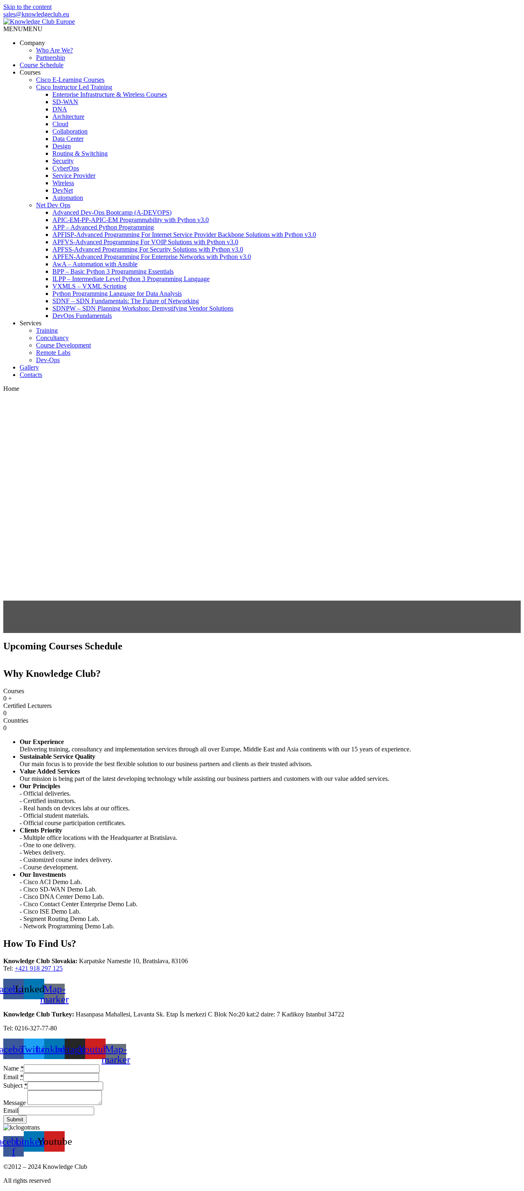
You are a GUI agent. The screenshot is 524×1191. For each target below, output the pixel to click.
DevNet (62, 190)
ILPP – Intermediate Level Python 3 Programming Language (131, 278)
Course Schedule (41, 64)
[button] (23, 28)
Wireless (63, 182)
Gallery (29, 367)
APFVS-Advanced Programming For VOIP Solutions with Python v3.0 (145, 241)
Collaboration (70, 131)
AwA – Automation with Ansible (95, 264)
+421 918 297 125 (39, 968)
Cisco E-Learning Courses (70, 79)
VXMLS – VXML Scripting (89, 286)
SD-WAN (65, 101)
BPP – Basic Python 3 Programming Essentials (113, 271)
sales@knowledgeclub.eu (36, 14)
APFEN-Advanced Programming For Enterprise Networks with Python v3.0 (151, 256)
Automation (67, 197)
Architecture (68, 116)
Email (10, 1110)
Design (61, 146)
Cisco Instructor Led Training (74, 87)
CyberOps (65, 168)
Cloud (60, 123)
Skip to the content (27, 6)
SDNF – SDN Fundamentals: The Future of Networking (125, 300)
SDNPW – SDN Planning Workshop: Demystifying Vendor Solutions (142, 308)
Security (63, 160)
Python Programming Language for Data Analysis (117, 293)
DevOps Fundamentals (82, 315)
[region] (262, 512)
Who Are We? (54, 50)
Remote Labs (53, 352)
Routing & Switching (80, 153)
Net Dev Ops (53, 205)
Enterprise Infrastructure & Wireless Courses (109, 94)
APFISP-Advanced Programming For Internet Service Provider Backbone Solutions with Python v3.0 (184, 234)
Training (47, 330)
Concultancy (52, 337)
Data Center (68, 138)
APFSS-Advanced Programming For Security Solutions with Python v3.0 (147, 249)
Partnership (50, 57)
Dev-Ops (48, 359)
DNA (59, 109)
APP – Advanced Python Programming (103, 227)
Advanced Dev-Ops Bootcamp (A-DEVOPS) (112, 212)
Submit (15, 1119)
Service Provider (73, 175)
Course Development (63, 345)
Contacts (31, 374)
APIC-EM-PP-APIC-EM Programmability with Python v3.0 (130, 219)
